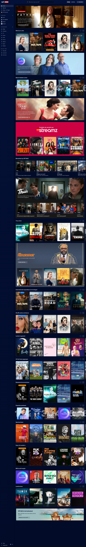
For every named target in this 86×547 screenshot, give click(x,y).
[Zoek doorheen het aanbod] (12, 27)
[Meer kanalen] (12, 15)
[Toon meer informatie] (35, 162)
